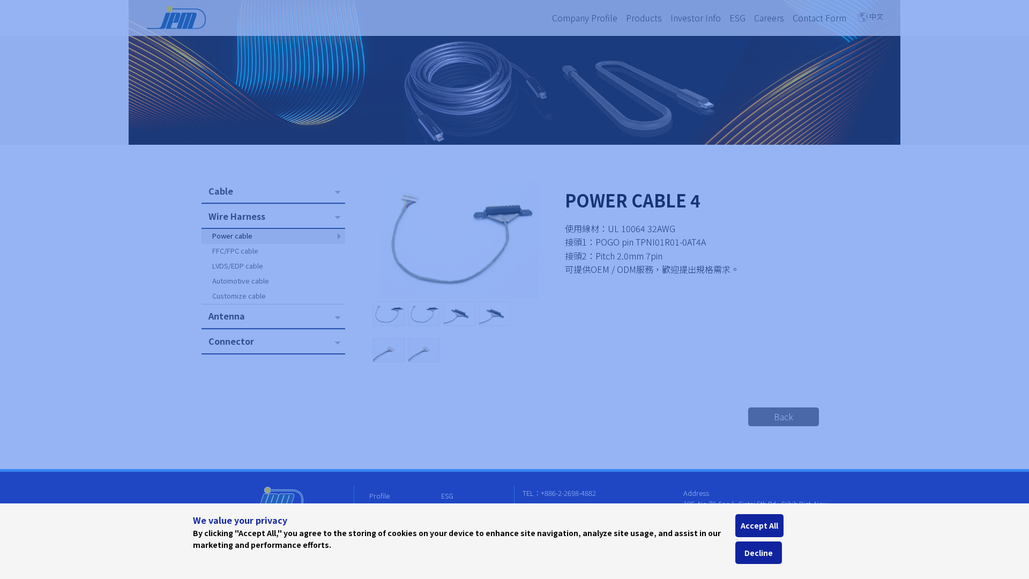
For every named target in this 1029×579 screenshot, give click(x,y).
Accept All (759, 525)
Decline (758, 552)
